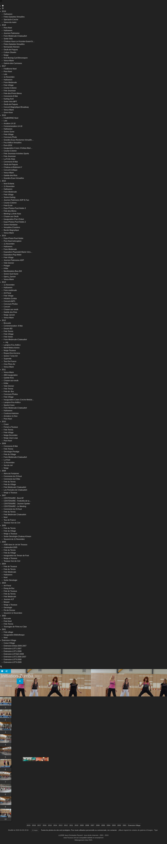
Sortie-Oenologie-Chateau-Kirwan (17, 536)
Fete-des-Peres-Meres (13, 93)
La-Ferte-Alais (9, 159)
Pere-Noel (8, 28)
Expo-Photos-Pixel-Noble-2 (15, 222)
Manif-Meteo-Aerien (12, 348)
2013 (4, 282)
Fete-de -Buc (9, 391)
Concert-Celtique (10, 170)
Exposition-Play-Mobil (12, 255)
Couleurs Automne (11, 413)
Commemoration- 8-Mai (13, 326)
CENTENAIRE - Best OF (14, 498)
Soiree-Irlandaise (10, 225)
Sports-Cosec (9, 405)
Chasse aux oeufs (11, 309)
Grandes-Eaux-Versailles (14, 178)
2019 (4, 11)
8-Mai (6, 383)
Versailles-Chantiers (12, 227)
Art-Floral (7, 293)
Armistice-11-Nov (10, 416)
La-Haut (7, 460)
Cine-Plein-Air (9, 364)
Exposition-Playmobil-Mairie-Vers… (18, 252)
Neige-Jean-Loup (11, 438)
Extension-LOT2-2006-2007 (15, 657)
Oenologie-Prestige (11, 452)
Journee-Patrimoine (12, 33)
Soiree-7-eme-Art (10, 356)
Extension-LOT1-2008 (12, 651)
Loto (5, 74)
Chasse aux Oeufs (11, 216)
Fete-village (8, 632)
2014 (4, 236)
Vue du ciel (8, 465)
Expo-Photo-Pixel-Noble (13, 238)
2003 (4, 583)
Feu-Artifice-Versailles (12, 143)
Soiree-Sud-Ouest (11, 274)
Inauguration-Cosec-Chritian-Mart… (18, 148)
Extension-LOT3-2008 (12, 659)
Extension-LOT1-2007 (12, 648)
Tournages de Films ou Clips (15, 627)
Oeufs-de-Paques (11, 50)
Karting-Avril (9, 99)
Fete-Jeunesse (10, 91)
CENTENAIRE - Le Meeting (15, 506)
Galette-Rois (9, 378)
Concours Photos (11, 304)
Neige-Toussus (10, 350)
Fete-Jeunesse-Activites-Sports (16, 154)
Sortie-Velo (8, 39)
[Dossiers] (1, 1)
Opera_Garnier (10, 277)
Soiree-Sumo (9, 132)
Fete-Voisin (8, 337)
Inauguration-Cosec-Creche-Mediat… (19, 400)
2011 (4, 370)
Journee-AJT (9, 599)
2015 (4, 181)
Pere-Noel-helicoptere (12, 241)
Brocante (7, 323)
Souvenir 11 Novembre (13, 613)
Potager (7, 266)
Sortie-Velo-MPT (10, 102)
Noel (5, 517)
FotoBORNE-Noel (11, 118)
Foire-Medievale (10, 82)
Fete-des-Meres (10, 211)
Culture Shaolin (10, 52)
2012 (4, 320)
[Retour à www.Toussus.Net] (3, 6)
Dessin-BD (8, 329)
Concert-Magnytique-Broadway (16, 107)
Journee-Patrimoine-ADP (14, 260)
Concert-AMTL (9, 301)
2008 (4, 471)
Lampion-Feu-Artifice (12, 345)
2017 (4, 66)
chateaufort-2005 (10, 547)
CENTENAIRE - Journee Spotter (17, 504)
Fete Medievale (10, 572)
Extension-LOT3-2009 (12, 662)
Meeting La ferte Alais (12, 214)
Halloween (8, 14)
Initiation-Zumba (10, 298)
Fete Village (8, 296)
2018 (4, 25)
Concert (7, 307)
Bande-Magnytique (11, 230)
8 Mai (6, 268)
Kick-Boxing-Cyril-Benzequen (16, 58)
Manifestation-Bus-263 (13, 271)
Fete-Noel (8, 621)
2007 (4, 495)
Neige (6, 55)
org (6, 342)
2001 (4, 629)
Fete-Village (9, 85)
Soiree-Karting (9, 197)
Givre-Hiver (8, 112)
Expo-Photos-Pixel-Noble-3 (15, 208)
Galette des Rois (10, 312)
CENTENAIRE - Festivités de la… (17, 501)
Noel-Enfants (9, 184)
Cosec (6, 424)
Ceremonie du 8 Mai (12, 479)
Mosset (6, 602)
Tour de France (10, 520)
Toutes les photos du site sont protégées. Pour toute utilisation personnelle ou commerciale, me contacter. (79, 830)
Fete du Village (10, 454)
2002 (4, 616)
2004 (4, 564)
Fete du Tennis (10, 482)
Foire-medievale (10, 290)
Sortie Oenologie (10, 580)
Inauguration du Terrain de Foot (16, 556)
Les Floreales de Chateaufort (15, 490)
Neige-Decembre (10, 435)
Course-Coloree (10, 88)
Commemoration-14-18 (13, 126)
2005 (4, 542)
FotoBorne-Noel (10, 69)
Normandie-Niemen (12, 47)
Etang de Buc (9, 588)
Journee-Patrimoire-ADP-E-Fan (16, 200)
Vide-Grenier (9, 263)
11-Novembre (9, 77)
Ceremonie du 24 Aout (13, 509)
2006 (4, 525)
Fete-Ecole (8, 205)
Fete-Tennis (8, 331)
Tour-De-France (10, 361)
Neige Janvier (9, 315)
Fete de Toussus (10, 566)
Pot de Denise (9, 610)
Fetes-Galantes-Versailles (14, 17)
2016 (4, 115)
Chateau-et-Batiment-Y (13, 167)
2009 (4, 443)
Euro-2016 (8, 145)
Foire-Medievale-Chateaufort (15, 36)
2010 (4, 422)
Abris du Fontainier (11, 473)
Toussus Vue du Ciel (12, 523)
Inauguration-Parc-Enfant (14, 219)
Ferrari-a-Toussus (11, 427)
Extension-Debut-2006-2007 (15, 646)
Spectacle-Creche (11, 20)
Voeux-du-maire (10, 22)
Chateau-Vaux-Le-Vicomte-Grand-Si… (19, 41)
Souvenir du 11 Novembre (14, 539)
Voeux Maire (9, 318)
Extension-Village (9, 640)
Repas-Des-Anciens (12, 353)
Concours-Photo (10, 137)
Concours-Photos (11, 394)
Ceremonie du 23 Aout (13, 476)
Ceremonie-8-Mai (11, 96)
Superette (7, 359)
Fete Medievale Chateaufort (15, 487)
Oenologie (8, 607)
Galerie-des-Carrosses (13, 63)
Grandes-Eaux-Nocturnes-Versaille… (19, 140)
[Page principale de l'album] (3, 9)
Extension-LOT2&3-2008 (14, 654)
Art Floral (7, 586)
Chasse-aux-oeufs (11, 380)
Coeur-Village (9, 643)
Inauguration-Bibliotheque (14, 635)
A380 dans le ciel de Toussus (15, 545)
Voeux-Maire (9, 61)
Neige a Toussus (10, 493)
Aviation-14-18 (9, 123)
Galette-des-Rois (10, 175)
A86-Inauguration (11, 375)
